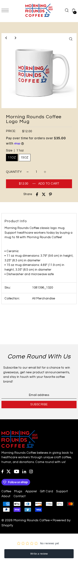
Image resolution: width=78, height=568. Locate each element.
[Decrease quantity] (27, 172)
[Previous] (6, 38)
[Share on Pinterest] (50, 194)
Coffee (6, 491)
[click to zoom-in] (71, 39)
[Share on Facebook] (37, 194)
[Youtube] (16, 471)
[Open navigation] (6, 10)
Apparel (31, 491)
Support (62, 491)
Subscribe (39, 404)
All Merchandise (43, 298)
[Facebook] (2, 471)
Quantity (14, 172)
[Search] (66, 10)
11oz (12, 157)
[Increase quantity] (45, 172)
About (6, 496)
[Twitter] (9, 471)
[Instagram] (31, 471)
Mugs (18, 491)
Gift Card (46, 491)
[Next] (15, 38)
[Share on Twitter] (44, 194)
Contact (20, 496)
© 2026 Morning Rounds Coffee (25, 520)
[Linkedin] (24, 471)
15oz (24, 157)
